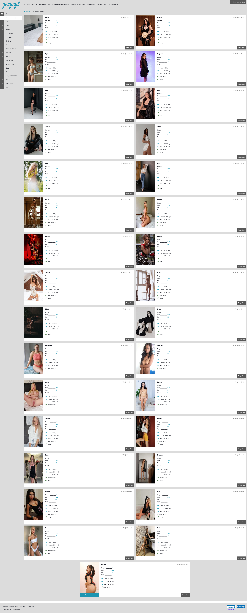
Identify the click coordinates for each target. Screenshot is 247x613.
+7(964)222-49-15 (126, 90)
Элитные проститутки (78, 4)
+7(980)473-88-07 (238, 17)
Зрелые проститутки (46, 4)
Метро (106, 4)
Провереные (91, 4)
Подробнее (129, 48)
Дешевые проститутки (61, 4)
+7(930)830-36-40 (238, 418)
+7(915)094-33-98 (126, 345)
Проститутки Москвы (30, 4)
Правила (5, 606)
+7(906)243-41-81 (126, 17)
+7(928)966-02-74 (126, 309)
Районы (99, 4)
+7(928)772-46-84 (238, 200)
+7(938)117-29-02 (238, 163)
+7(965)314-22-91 (126, 54)
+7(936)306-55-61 (126, 418)
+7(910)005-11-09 (182, 564)
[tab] (27, 12)
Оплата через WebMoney (17, 606)
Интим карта (113, 4)
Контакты (31, 606)
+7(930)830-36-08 (126, 236)
